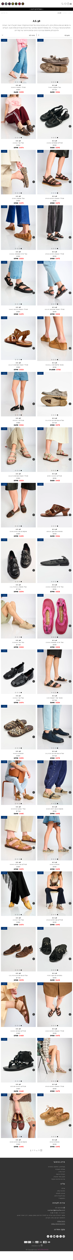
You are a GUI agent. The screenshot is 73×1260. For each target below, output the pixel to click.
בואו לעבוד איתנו (59, 1196)
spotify (51, 1236)
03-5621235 (59, 1208)
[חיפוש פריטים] (62, 3)
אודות (63, 1188)
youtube (54, 1236)
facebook (60, 1236)
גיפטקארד (62, 1198)
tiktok (57, 1236)
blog (48, 1236)
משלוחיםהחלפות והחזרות (56, 1167)
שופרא (70, 13)
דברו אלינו (62, 1172)
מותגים (65, 13)
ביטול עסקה (61, 1221)
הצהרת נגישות (60, 1174)
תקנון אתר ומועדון (59, 1177)
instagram (63, 1236)
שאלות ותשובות (60, 1169)
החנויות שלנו (61, 1191)
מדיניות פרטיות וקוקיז (58, 1179)
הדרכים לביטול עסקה (58, 1224)
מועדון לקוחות (60, 1193)
